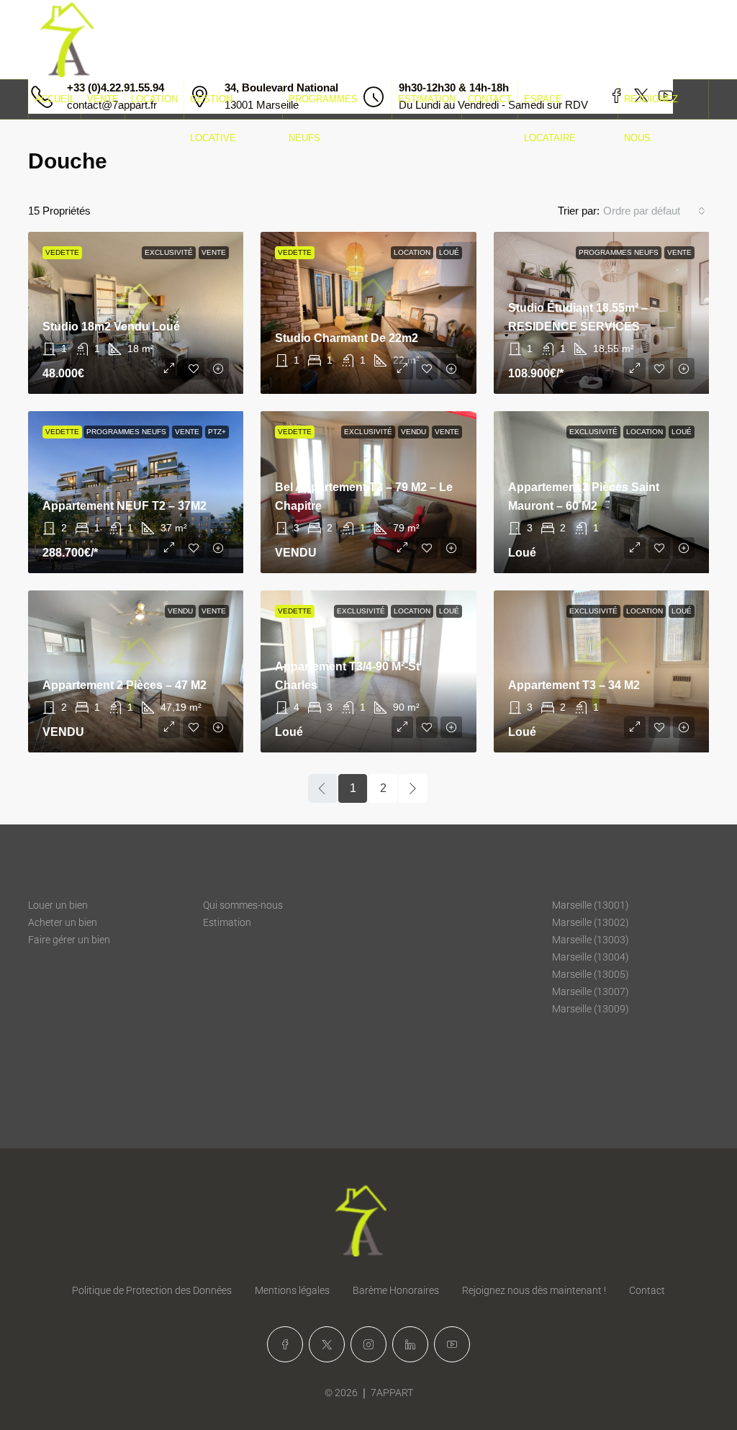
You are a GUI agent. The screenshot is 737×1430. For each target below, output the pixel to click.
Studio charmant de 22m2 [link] (346, 338)
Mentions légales (292, 1290)
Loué (449, 252)
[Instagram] (368, 1344)
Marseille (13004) (590, 957)
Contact (490, 99)
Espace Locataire (550, 118)
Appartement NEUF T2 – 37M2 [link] (124, 506)
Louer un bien (58, 905)
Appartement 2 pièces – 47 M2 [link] (124, 685)
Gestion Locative (213, 118)
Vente (103, 99)
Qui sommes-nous (243, 905)
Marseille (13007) (590, 991)
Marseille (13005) (590, 974)
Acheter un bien (62, 922)
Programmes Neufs (323, 118)
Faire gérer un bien (69, 939)
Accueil (55, 99)
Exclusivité (169, 252)
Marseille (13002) (590, 922)
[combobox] (654, 211)
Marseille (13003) (590, 939)
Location (154, 99)
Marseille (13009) (590, 1009)
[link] (368, 313)
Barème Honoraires (396, 1290)
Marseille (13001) (590, 905)
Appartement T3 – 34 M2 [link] (574, 685)
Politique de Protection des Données (152, 1290)
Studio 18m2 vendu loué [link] (111, 326)
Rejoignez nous (651, 118)
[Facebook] (285, 1344)
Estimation (427, 99)
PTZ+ (217, 432)
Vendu (413, 432)
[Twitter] (327, 1344)
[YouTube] (452, 1344)
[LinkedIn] (410, 1344)
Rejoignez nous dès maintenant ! (534, 1290)
